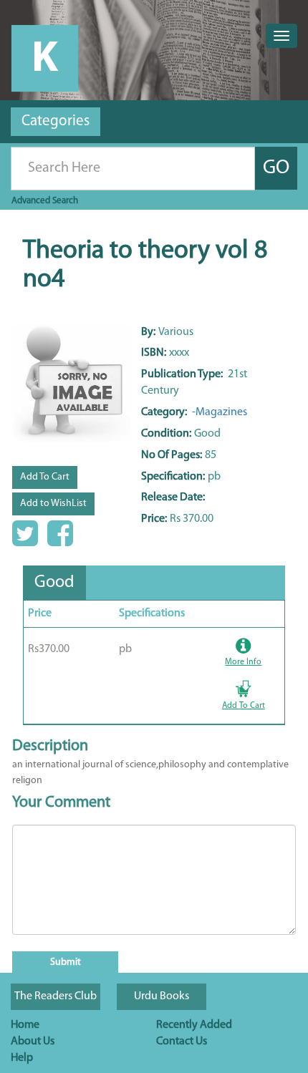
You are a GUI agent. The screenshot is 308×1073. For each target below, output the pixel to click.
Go (276, 168)
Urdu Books (161, 996)
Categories (55, 121)
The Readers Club (55, 996)
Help (22, 1058)
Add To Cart (44, 477)
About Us (32, 1041)
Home (25, 1025)
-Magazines (218, 412)
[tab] (54, 582)
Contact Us (181, 1041)
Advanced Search (44, 200)
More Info (243, 662)
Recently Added (194, 1025)
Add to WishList (53, 503)
